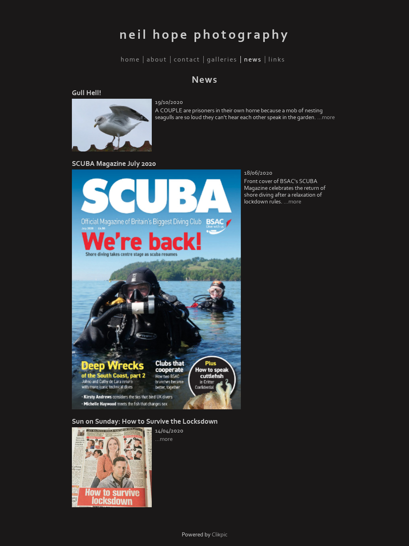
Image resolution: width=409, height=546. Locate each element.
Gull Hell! (86, 93)
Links (276, 59)
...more (326, 117)
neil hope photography (204, 34)
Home (130, 59)
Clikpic (220, 534)
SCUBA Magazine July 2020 (114, 163)
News (253, 59)
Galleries (222, 59)
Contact (187, 59)
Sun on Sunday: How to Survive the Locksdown (145, 421)
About (157, 59)
